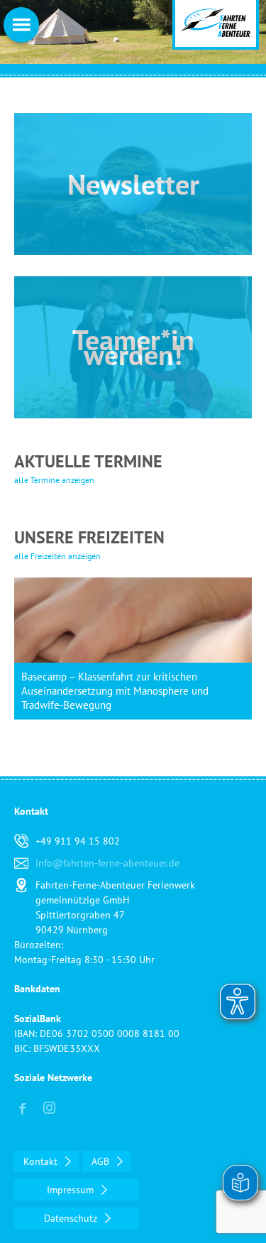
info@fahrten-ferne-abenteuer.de (107, 863)
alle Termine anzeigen (54, 479)
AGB (102, 1161)
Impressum (71, 1189)
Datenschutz (72, 1218)
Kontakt (41, 1161)
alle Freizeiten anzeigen (57, 555)
